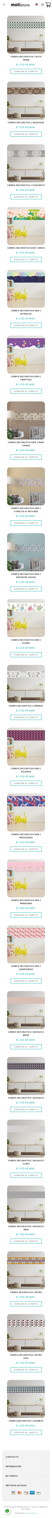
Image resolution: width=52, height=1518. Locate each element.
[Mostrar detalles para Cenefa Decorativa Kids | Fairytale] (26, 355)
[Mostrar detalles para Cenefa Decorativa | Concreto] (26, 163)
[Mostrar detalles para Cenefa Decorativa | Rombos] (26, 1399)
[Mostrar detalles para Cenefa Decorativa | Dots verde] (26, 35)
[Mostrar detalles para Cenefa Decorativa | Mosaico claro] (26, 1139)
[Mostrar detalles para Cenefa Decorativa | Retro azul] (26, 1333)
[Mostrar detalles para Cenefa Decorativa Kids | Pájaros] (26, 747)
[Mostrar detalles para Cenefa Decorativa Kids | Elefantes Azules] (26, 552)
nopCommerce (31, 1513)
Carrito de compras (48, 4)
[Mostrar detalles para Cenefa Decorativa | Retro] (26, 1270)
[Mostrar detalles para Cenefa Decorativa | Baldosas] (26, 101)
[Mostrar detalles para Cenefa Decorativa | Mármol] (26, 684)
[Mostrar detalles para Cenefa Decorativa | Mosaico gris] (26, 1204)
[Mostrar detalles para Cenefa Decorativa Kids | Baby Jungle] (26, 420)
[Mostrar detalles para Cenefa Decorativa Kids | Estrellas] (26, 289)
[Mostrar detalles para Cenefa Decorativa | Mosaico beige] (26, 1010)
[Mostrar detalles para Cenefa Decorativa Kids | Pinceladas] (26, 812)
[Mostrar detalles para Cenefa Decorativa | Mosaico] (26, 1076)
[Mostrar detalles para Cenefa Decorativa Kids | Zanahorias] (26, 944)
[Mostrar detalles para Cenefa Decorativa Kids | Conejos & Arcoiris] (26, 486)
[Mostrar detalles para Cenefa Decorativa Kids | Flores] (26, 618)
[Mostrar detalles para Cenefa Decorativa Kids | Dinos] (26, 226)
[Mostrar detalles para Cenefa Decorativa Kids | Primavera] (26, 878)
